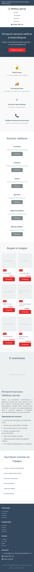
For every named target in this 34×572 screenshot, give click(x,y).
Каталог (16, 12)
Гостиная (4, 539)
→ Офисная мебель (9, 488)
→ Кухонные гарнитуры (10, 478)
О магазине (17, 15)
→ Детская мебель (9, 483)
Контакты (16, 21)
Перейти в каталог (17, 50)
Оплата (4, 527)
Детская (4, 545)
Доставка (16, 18)
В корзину (9, 279)
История (4, 513)
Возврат (4, 529)
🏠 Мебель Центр (17, 8)
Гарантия (4, 531)
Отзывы (4, 517)
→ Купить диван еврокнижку (12, 473)
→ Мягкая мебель (8, 493)
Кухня (3, 543)
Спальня (4, 541)
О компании (5, 511)
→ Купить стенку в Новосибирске (13, 468)
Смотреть (17, 154)
